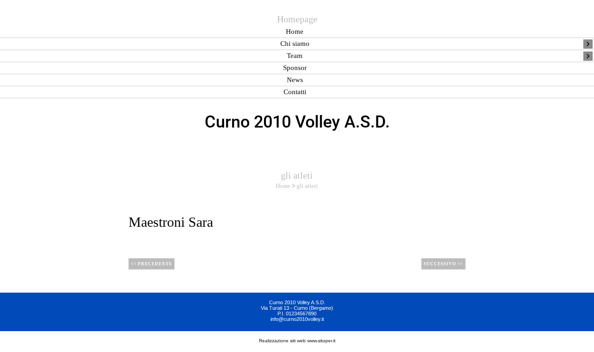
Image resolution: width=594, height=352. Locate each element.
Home (294, 31)
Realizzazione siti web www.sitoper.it (297, 340)
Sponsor (295, 67)
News (295, 80)
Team (295, 55)
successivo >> (443, 264)
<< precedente (151, 264)
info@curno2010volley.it (297, 319)
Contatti (295, 92)
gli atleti (307, 185)
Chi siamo (295, 43)
